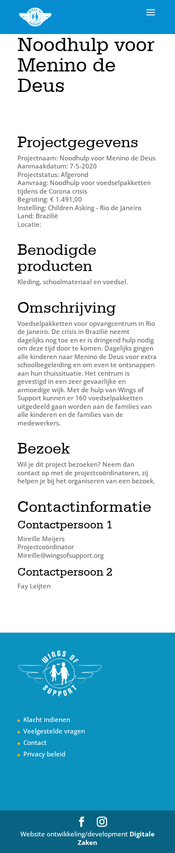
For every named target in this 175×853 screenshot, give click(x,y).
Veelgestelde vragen (54, 731)
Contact (35, 742)
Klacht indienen (46, 719)
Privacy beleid (44, 754)
